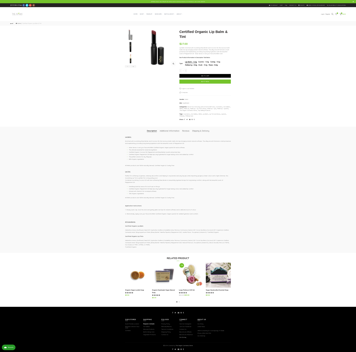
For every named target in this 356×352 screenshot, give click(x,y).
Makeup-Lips (189, 116)
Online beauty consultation (337, 5)
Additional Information (169, 131)
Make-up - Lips (211, 108)
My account (274, 5)
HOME (136, 14)
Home (19, 23)
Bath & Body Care (148, 332)
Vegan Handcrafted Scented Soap (217, 290)
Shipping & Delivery (200, 131)
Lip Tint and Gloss (214, 114)
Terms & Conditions (167, 329)
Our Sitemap (201, 336)
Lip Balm (205, 114)
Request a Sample (148, 324)
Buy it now (205, 81)
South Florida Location (132, 324)
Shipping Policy (166, 332)
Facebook (23, 5)
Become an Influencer (186, 334)
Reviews (185, 131)
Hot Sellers (226, 107)
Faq (286, 5)
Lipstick (223, 114)
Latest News (201, 326)
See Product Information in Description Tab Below (194, 57)
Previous (128, 66)
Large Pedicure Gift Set (187, 290)
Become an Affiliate (185, 332)
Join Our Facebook (185, 326)
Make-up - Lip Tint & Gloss (198, 108)
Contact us (292, 5)
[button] (129, 293)
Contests (128, 330)
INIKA (186, 99)
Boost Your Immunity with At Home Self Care (201, 107)
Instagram (33, 5)
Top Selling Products (204, 110)
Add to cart (205, 76)
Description (152, 131)
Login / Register (325, 14)
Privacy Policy (165, 324)
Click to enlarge (173, 63)
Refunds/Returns (166, 326)
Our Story (200, 324)
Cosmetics (219, 107)
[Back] (11, 23)
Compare (185, 92)
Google (30, 5)
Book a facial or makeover (316, 5)
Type (181, 63)
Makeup (182, 116)
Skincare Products (148, 329)
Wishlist (337, 13)
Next (133, 66)
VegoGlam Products (149, 334)
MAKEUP (149, 14)
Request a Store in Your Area (132, 327)
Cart (281, 5)
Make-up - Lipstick (222, 108)
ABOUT (179, 14)
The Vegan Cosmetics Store (188, 110)
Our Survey (182, 337)
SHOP (141, 13)
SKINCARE (158, 14)
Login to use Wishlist (187, 88)
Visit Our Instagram (185, 324)
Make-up (186, 108)
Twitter (27, 5)
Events (302, 5)
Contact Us (164, 334)
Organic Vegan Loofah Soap (134, 290)
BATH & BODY (169, 14)
